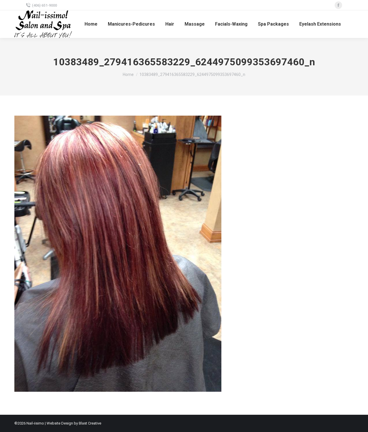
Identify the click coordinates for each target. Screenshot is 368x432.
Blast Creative (90, 423)
